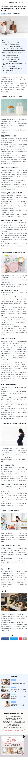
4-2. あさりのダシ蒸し (8, 70)
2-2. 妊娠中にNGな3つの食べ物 (10, 55)
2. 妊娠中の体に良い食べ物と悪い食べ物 (11, 52)
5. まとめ (4, 72)
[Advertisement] (14, 657)
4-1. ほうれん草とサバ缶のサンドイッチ (12, 68)
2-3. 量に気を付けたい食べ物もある (11, 57)
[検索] (20, 2)
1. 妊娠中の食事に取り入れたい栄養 (10, 42)
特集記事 (5, 6)
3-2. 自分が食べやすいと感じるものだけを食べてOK (14, 64)
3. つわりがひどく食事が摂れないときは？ (12, 59)
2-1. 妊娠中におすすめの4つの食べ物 (12, 54)
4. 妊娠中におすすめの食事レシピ (10, 66)
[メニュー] (26, 2)
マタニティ (10, 6)
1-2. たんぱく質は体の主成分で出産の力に (13, 46)
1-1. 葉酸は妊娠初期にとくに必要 (11, 44)
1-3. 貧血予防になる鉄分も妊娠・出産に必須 (13, 48)
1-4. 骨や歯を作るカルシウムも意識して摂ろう (14, 50)
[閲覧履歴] (23, 2)
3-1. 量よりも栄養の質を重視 (10, 61)
